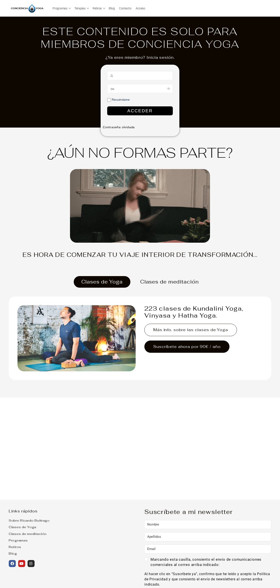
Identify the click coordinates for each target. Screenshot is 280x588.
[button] (207, 562)
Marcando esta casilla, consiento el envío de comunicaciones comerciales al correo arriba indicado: (205, 562)
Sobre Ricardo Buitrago (29, 520)
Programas (18, 540)
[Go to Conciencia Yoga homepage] (27, 7)
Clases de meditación (27, 534)
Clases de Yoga (22, 527)
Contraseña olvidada (119, 127)
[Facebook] (12, 563)
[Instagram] (31, 563)
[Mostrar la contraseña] (168, 88)
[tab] (102, 282)
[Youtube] (21, 563)
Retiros (15, 547)
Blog (13, 553)
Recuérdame (120, 99)
